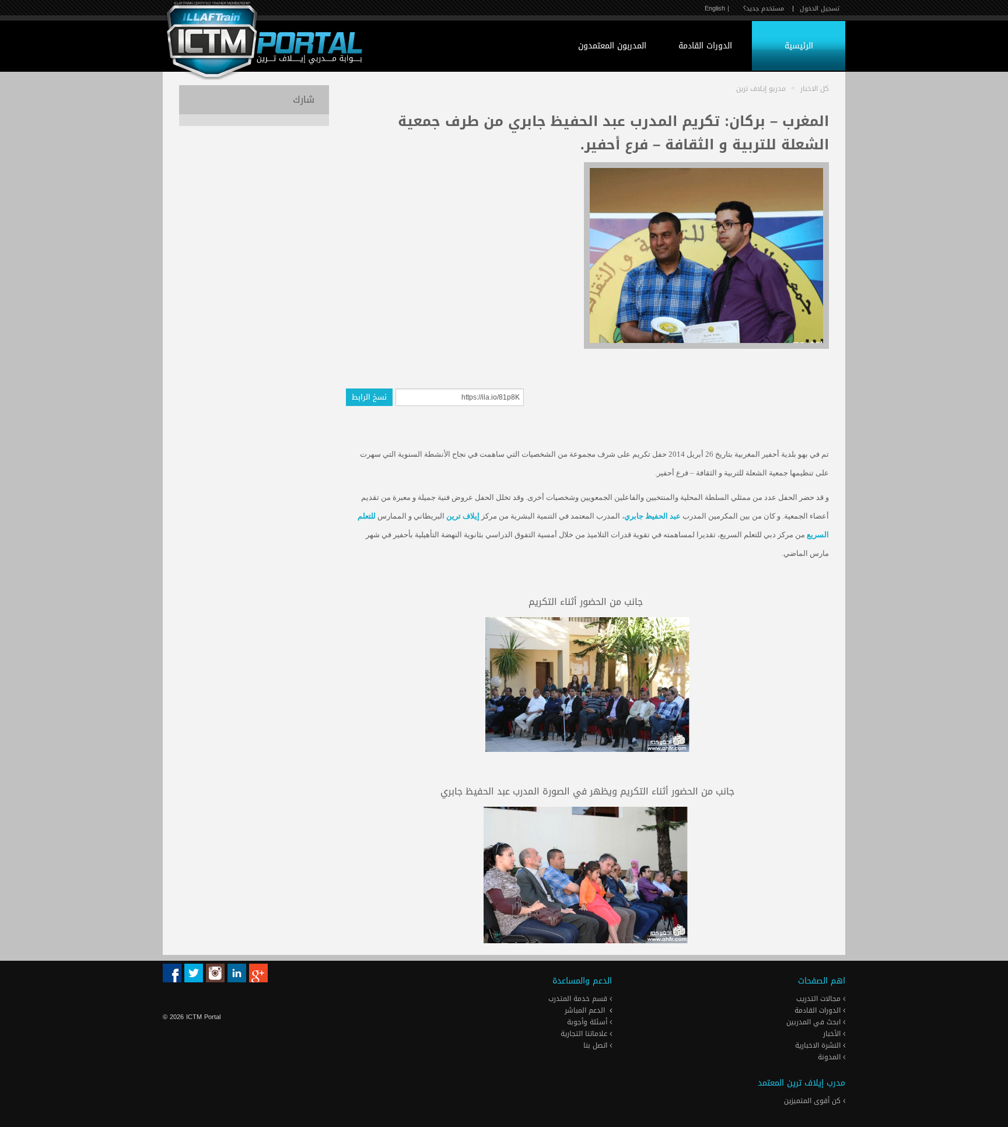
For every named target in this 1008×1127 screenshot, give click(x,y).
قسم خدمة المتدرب (579, 998)
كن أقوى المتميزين (813, 1100)
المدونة (830, 1057)
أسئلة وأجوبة (588, 1022)
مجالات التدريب (819, 998)
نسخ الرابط (369, 397)
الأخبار (833, 1033)
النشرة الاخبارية (819, 1045)
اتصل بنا (596, 1045)
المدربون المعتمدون (612, 46)
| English (717, 8)
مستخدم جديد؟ (763, 8)
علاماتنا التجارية (585, 1033)
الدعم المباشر (585, 1010)
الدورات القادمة (705, 46)
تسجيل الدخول (819, 8)
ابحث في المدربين (814, 1022)
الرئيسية (799, 46)
